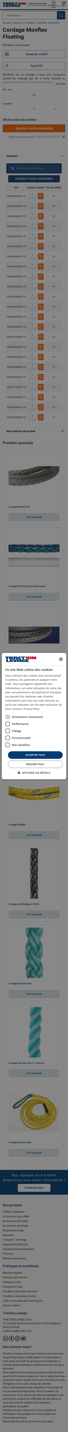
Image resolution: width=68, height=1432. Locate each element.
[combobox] (61, 659)
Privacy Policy (31, 709)
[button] (34, 773)
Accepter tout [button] (35, 754)
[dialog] (34, 716)
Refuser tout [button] (35, 764)
